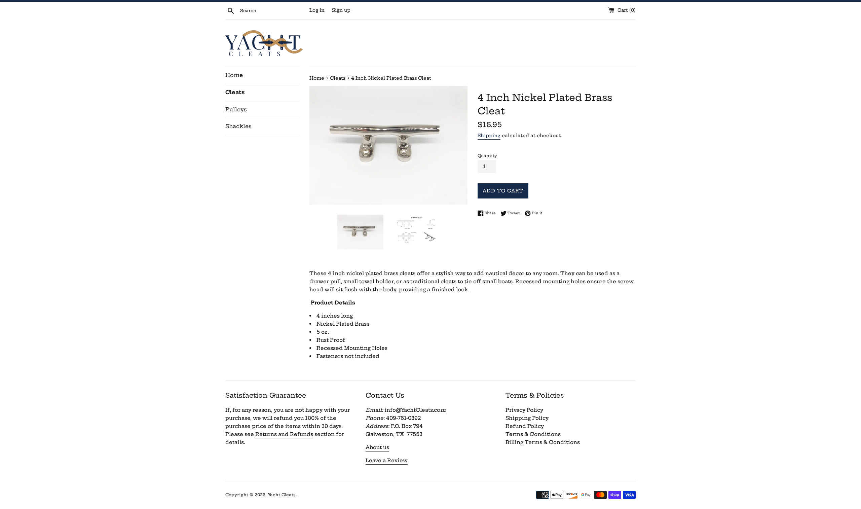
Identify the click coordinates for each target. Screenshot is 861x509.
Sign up (341, 10)
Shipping (489, 136)
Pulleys (236, 109)
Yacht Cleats (282, 494)
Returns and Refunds (284, 434)
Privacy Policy (524, 410)
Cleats (235, 92)
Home (234, 75)
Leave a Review (387, 460)
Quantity (487, 155)
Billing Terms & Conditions (543, 442)
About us (377, 447)
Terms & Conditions (533, 434)
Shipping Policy (527, 418)
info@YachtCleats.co (415, 410)
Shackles (238, 126)
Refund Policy (525, 426)
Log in (317, 10)
